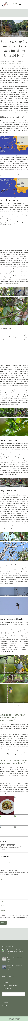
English (5, 1005)
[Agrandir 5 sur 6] (10, 828)
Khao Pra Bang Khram (6, 847)
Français (6, 1002)
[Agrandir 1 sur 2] (10, 480)
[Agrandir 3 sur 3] (24, 419)
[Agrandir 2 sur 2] (24, 480)
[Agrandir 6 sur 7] (24, 676)
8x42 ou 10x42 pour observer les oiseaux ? (14, 958)
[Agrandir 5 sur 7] (10, 676)
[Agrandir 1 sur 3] (10, 410)
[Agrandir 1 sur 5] (10, 289)
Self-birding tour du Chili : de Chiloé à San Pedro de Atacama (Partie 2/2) (15, 950)
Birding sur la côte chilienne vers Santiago (14, 966)
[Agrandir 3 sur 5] (10, 298)
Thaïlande (18, 63)
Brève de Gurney (10, 845)
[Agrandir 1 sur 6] (10, 798)
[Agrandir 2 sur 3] (24, 410)
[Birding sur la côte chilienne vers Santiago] (4, 967)
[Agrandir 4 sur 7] (24, 666)
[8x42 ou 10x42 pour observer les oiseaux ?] (4, 959)
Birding (2, 845)
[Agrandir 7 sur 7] (24, 686)
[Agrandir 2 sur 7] (24, 657)
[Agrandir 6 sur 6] (24, 828)
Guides (13, 63)
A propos (6, 979)
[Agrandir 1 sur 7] (10, 657)
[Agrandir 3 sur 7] (10, 666)
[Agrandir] (24, 138)
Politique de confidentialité (10, 985)
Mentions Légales (8, 988)
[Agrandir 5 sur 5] (24, 308)
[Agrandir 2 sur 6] (24, 798)
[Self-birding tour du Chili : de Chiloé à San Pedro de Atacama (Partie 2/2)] (4, 951)
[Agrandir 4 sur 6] (24, 817)
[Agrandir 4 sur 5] (24, 298)
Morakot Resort (16, 847)
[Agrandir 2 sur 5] (24, 289)
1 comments (3, 63)
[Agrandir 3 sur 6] (10, 817)
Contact (6, 982)
